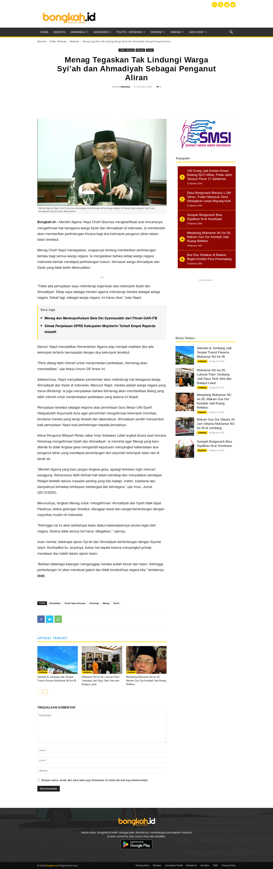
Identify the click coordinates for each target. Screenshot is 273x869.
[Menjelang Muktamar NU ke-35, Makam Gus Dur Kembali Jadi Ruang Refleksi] (146, 660)
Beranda (41, 41)
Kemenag (94, 603)
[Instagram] (220, 4)
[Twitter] (227, 4)
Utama (44, 32)
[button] (231, 32)
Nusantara (101, 32)
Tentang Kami (142, 865)
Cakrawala (77, 32)
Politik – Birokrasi (129, 32)
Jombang (42, 672)
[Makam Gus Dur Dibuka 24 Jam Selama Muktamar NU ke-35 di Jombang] (185, 426)
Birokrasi (74, 41)
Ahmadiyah (55, 603)
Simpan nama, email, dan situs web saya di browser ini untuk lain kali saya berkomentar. (94, 780)
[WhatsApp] (58, 619)
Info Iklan (204, 865)
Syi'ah (116, 603)
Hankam (175, 32)
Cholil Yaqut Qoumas (75, 603)
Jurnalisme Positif (174, 865)
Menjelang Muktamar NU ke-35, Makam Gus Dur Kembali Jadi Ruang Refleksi (146, 681)
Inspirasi (131, 672)
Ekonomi (156, 32)
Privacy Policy (229, 865)
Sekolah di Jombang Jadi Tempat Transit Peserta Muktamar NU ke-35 (214, 352)
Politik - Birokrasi (58, 41)
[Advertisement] (168, 17)
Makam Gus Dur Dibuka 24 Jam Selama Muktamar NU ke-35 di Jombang (216, 424)
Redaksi (157, 865)
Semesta (59, 32)
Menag (106, 603)
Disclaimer (191, 865)
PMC (215, 865)
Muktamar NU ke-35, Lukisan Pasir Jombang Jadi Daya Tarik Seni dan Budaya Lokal (100, 681)
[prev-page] (39, 691)
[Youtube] (233, 4)
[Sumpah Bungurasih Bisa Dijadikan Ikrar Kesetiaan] (185, 448)
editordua (125, 86)
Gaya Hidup (196, 32)
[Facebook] (214, 4)
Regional (202, 450)
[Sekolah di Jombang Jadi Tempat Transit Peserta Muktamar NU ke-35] (57, 660)
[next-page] (45, 691)
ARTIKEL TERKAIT (52, 638)
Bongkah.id (51, 865)
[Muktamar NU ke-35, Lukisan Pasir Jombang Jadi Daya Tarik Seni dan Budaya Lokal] (102, 660)
